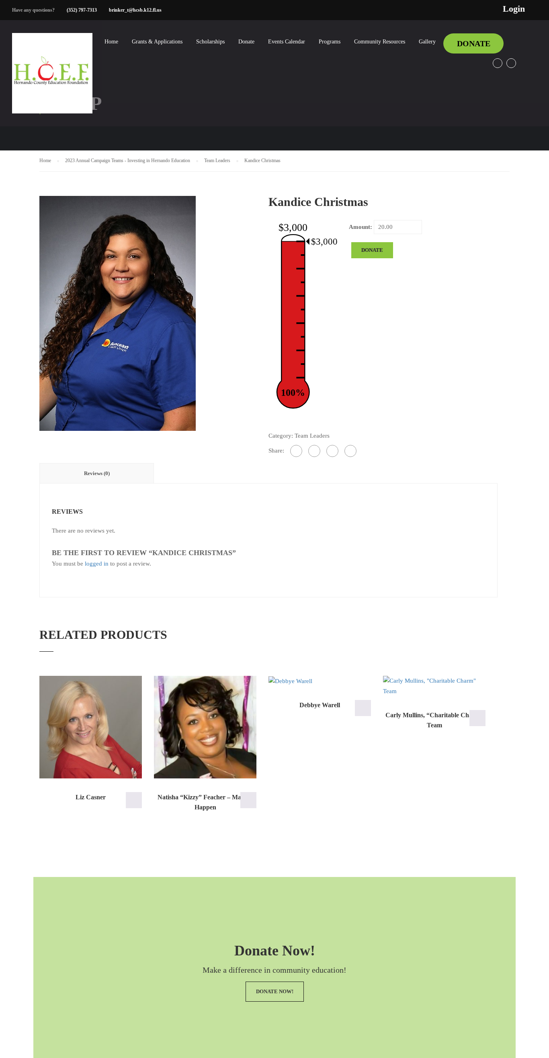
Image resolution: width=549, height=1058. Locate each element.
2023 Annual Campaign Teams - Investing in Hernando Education (127, 160)
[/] (52, 79)
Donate (246, 42)
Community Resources (379, 42)
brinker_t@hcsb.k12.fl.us (135, 10)
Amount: (360, 227)
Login (514, 9)
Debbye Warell (319, 705)
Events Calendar (286, 42)
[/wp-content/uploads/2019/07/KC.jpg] (117, 312)
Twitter (511, 63)
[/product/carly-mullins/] (434, 686)
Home (111, 42)
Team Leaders (217, 160)
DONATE (473, 43)
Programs (329, 42)
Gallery (427, 42)
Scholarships (210, 42)
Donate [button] (134, 800)
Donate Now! (274, 991)
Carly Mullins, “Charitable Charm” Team (434, 720)
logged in (97, 563)
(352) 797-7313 (82, 10)
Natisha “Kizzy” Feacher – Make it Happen (205, 802)
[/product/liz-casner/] (90, 727)
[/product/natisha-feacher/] (205, 727)
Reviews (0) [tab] (97, 473)
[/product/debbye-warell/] (319, 681)
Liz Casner (91, 797)
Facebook (497, 63)
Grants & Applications (157, 42)
